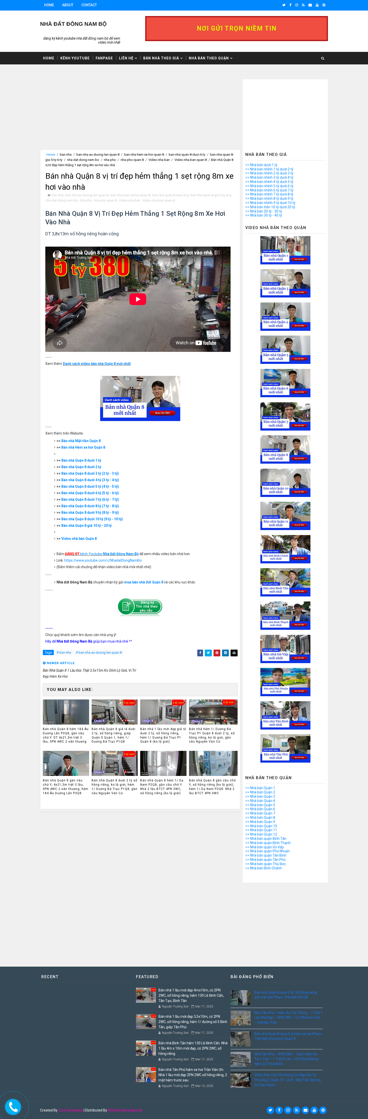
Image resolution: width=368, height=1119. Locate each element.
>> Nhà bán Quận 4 (260, 801)
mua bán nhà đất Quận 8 (143, 582)
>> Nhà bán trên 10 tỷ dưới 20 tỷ (270, 207)
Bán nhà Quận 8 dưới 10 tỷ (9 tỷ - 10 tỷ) (92, 519)
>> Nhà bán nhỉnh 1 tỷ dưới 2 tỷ (269, 169)
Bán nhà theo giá (161, 58)
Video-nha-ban (159, 160)
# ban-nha (64, 652)
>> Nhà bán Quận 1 (260, 788)
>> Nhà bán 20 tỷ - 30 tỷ (263, 211)
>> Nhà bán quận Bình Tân (265, 839)
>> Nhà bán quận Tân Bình (265, 855)
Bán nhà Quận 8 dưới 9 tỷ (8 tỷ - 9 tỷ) (90, 513)
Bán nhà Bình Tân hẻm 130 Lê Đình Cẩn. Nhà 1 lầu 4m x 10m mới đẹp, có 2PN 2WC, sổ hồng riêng (193, 1048)
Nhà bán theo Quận (209, 58)
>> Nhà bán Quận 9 (260, 822)
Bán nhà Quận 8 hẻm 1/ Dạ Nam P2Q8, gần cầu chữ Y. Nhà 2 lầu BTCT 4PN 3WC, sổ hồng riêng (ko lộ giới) (161, 787)
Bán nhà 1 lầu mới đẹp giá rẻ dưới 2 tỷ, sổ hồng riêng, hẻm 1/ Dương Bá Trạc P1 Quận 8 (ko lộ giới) (163, 735)
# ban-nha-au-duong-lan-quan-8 (99, 652)
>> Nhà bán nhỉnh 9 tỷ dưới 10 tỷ (270, 203)
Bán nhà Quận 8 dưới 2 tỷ (81, 467)
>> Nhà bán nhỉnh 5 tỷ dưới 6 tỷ (269, 186)
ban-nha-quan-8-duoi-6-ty (187, 154)
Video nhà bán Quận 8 (79, 539)
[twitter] (284, 5)
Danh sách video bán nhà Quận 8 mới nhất (97, 364)
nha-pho (110, 160)
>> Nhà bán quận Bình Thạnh (268, 843)
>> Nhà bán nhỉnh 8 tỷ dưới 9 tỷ (269, 198)
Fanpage (104, 58)
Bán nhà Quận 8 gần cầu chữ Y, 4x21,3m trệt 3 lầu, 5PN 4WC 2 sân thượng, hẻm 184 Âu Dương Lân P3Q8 (65, 787)
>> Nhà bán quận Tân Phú (265, 860)
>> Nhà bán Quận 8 (260, 818)
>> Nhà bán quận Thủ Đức (265, 864)
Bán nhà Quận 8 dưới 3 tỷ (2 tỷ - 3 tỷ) (90, 473)
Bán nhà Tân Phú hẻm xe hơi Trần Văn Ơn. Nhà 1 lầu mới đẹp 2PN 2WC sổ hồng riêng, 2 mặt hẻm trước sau (192, 1075)
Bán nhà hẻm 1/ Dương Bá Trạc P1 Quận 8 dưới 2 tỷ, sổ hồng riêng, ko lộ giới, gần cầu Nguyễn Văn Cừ (212, 735)
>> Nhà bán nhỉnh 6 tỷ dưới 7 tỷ (269, 190)
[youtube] (317, 5)
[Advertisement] (140, 114)
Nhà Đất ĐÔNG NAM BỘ (73, 24)
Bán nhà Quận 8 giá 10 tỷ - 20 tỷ (86, 526)
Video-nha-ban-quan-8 (190, 160)
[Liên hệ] (12, 1105)
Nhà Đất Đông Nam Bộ (125, 1110)
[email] (310, 5)
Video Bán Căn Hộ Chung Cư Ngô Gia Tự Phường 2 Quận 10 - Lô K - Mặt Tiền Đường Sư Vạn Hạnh (287, 1080)
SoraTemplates (70, 1110)
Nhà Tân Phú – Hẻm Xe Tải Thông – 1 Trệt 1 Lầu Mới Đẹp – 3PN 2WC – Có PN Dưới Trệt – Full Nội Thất (288, 1018)
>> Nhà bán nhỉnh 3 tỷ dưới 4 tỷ (269, 177)
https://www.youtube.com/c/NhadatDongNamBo (103, 560)
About (67, 5)
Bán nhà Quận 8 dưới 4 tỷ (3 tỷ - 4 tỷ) (90, 480)
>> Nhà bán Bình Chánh (263, 868)
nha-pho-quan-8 (132, 160)
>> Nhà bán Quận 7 (260, 813)
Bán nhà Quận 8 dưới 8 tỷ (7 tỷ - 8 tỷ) (90, 506)
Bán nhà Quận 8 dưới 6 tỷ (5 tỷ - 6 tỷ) (90, 493)
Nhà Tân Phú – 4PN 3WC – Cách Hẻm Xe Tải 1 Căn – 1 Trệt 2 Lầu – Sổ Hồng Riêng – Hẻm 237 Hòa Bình (287, 1059)
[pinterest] (324, 5)
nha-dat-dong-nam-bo (83, 160)
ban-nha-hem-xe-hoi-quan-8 (144, 154)
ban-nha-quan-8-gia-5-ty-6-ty (211, 195)
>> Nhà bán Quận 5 (260, 805)
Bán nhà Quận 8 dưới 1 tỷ (81, 460)
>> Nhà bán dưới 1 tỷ (261, 165)
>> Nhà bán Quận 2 (260, 792)
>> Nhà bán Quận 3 (260, 796)
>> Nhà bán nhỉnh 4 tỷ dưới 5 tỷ (269, 182)
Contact (89, 5)
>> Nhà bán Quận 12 (261, 834)
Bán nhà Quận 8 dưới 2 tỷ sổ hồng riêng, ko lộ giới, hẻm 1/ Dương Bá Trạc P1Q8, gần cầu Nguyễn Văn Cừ (114, 787)
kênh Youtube (102, 554)
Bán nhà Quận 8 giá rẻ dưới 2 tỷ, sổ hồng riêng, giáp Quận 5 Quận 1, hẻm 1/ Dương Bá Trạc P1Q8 (113, 735)
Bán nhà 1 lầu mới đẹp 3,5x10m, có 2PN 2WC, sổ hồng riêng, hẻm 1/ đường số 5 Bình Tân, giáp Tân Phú (192, 1021)
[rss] (303, 5)
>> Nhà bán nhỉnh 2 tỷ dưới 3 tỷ (269, 173)
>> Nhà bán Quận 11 (261, 830)
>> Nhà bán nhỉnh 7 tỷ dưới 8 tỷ (269, 194)
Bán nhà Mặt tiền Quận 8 (81, 441)
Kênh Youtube (75, 58)
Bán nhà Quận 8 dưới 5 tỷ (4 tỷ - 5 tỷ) (90, 486)
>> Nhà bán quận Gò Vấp (264, 847)
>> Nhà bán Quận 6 (260, 809)
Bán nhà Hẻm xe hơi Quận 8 (83, 447)
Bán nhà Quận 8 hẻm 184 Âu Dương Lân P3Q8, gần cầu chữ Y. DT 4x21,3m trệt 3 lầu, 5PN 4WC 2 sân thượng (66, 735)
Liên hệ (126, 58)
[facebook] (290, 5)
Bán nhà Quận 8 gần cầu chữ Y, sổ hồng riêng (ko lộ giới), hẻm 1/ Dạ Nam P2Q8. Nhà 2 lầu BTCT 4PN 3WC (212, 787)
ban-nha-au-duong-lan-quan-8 (97, 154)
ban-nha (66, 154)
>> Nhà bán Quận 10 (261, 826)
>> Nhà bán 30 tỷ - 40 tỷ (263, 215)
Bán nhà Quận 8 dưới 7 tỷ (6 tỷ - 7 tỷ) (90, 499)
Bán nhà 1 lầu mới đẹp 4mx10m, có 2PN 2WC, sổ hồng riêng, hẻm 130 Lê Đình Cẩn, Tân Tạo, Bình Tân (191, 995)
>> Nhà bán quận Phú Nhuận (267, 851)
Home (49, 5)
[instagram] (296, 5)
